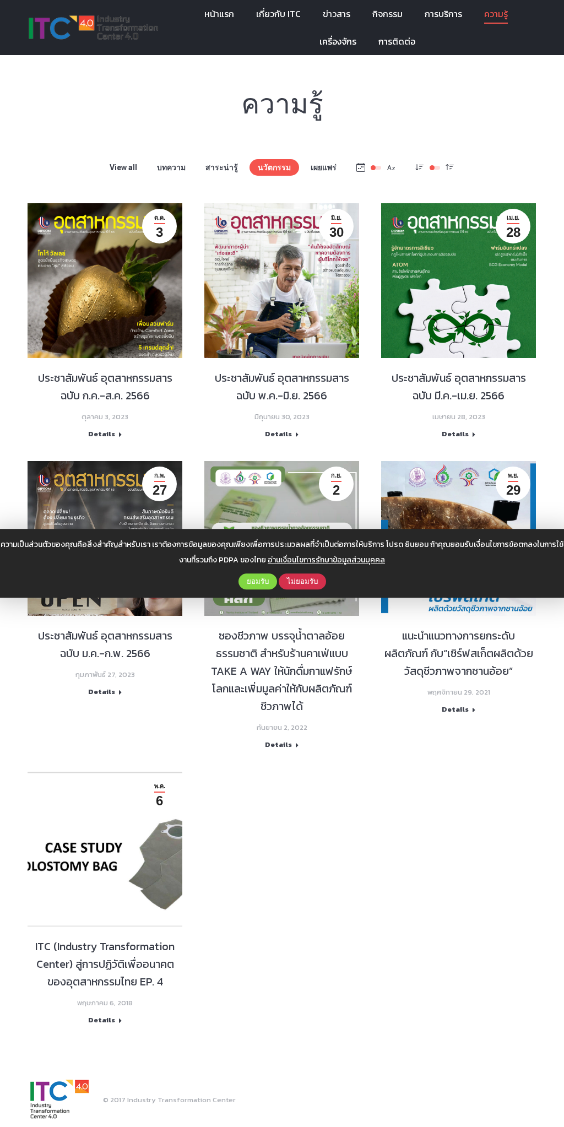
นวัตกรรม (274, 167)
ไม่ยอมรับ (302, 581)
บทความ (171, 167)
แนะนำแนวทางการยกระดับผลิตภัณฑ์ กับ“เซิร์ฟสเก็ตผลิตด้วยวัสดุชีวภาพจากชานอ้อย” (458, 653)
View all (123, 167)
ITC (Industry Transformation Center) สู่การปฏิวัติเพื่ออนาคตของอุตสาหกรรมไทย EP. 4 (105, 964)
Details (101, 434)
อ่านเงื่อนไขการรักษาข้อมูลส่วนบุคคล (326, 560)
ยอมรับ (258, 581)
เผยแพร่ (324, 167)
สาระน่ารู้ (221, 167)
